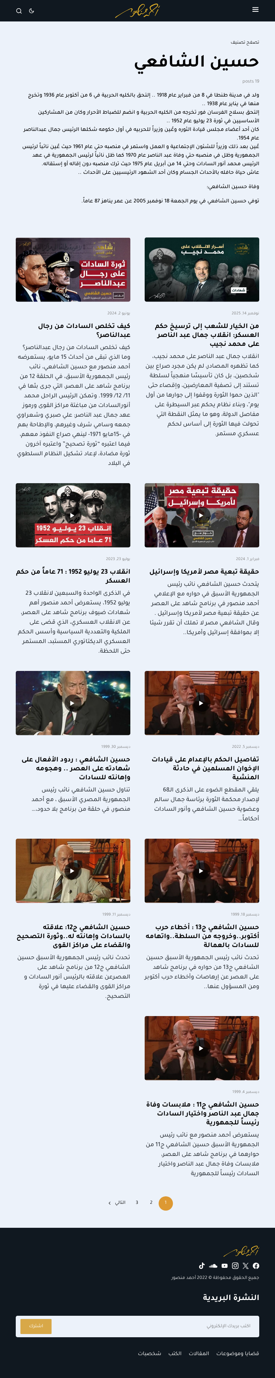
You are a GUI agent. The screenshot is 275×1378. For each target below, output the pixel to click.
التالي (120, 1203)
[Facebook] (256, 1265)
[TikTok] (202, 1265)
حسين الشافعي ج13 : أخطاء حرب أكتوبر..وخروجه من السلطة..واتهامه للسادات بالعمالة (202, 937)
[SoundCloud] (213, 1265)
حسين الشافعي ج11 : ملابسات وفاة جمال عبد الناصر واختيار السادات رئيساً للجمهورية (202, 1114)
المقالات (199, 1354)
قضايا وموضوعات (237, 1354)
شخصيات (149, 1354)
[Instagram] (235, 1265)
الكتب (175, 1354)
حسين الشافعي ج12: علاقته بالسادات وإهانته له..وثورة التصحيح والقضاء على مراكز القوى (73, 937)
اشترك (36, 1326)
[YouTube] (224, 1265)
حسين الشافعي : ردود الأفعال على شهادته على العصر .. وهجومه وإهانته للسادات (75, 769)
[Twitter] (245, 1265)
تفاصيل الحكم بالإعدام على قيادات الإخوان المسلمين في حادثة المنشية (205, 769)
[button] (255, 10)
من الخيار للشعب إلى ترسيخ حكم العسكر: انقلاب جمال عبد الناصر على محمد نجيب (207, 335)
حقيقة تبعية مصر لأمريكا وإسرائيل (204, 572)
